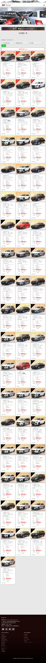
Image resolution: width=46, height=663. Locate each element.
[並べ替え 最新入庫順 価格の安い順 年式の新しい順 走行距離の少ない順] (35, 43)
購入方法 (3, 645)
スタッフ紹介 (26, 639)
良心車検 (3, 642)
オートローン (4, 646)
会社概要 (25, 634)
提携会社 (3, 643)
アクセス (25, 636)
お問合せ (25, 640)
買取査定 (3, 649)
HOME (2, 634)
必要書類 (3, 651)
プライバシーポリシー (28, 642)
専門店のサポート (5, 640)
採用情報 (25, 637)
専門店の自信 (4, 639)
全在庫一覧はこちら (23, 49)
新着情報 (3, 637)
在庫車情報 (3, 636)
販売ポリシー (4, 648)
